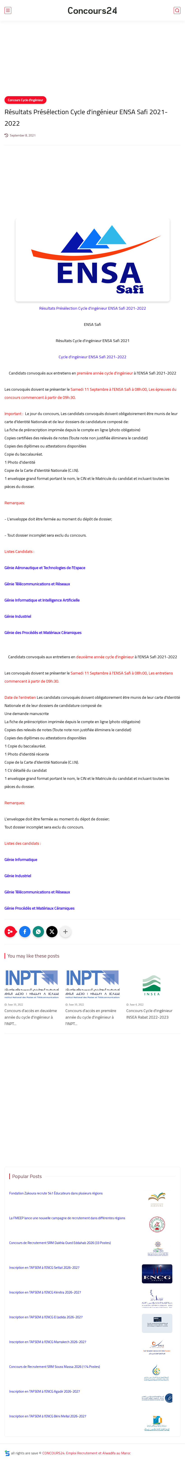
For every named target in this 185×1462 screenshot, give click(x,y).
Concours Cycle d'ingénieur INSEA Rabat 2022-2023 (149, 1014)
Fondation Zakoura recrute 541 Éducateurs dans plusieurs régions (56, 1193)
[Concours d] (32, 984)
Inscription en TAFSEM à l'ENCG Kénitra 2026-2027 (45, 1292)
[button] (24, 931)
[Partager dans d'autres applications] (65, 931)
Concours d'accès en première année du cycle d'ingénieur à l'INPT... (90, 1017)
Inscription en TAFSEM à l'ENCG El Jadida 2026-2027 (46, 1317)
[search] (177, 10)
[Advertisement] (92, 61)
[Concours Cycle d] (153, 984)
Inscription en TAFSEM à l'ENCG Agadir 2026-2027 (44, 1391)
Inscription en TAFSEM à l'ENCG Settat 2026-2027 (44, 1267)
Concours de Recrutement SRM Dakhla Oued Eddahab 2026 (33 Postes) (60, 1243)
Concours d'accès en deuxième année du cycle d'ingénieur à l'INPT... (31, 1017)
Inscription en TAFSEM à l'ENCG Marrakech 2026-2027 (47, 1342)
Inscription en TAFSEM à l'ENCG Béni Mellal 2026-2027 (47, 1416)
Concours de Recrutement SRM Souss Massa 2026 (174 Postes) (54, 1366)
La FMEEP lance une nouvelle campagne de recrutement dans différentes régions (67, 1218)
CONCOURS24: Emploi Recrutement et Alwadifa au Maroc (86, 1453)
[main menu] (8, 10)
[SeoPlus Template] (7, 1453)
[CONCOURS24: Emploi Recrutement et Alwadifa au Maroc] (92, 10)
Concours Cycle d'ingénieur (25, 100)
